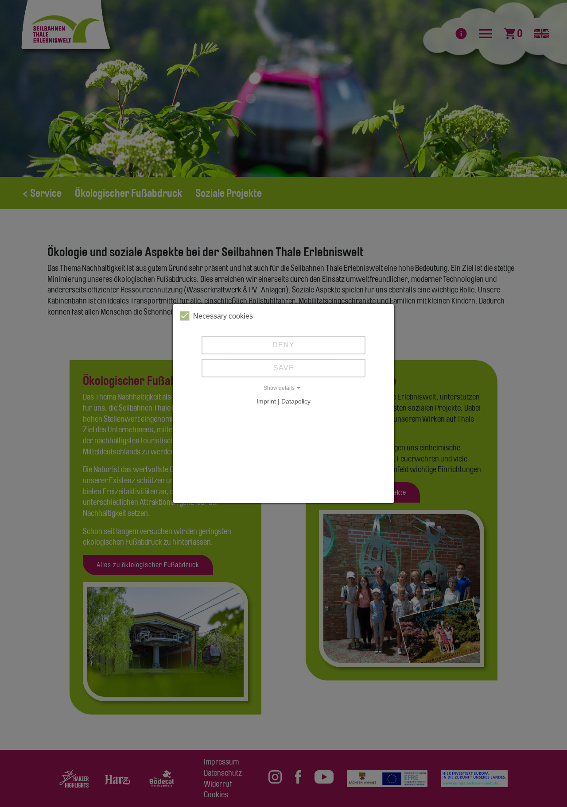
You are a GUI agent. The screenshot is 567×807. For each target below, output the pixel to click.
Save (283, 368)
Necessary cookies (223, 316)
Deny (283, 345)
